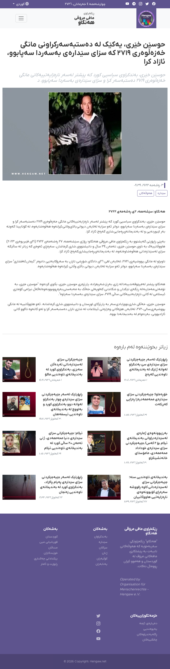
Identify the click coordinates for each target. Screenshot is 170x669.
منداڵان (53, 548)
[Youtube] (97, 639)
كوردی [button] (20, 4)
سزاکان (103, 548)
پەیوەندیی (150, 629)
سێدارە (162, 193)
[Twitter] (97, 617)
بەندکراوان (100, 537)
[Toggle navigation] (21, 18)
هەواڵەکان (145, 193)
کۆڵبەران (102, 559)
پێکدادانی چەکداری (46, 559)
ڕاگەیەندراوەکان (147, 634)
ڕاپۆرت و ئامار (49, 564)
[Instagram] (97, 624)
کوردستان (52, 537)
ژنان (104, 553)
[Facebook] (97, 632)
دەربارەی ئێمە (148, 623)
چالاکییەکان (149, 640)
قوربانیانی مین (48, 542)
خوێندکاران (51, 553)
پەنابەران (101, 564)
